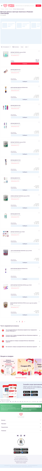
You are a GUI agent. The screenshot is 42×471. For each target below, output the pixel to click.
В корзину (25, 63)
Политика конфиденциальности (21, 458)
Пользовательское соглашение (21, 461)
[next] (24, 321)
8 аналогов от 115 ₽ (15, 72)
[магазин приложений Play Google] (34, 392)
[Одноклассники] (21, 435)
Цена (26, 46)
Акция (22, 46)
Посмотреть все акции (21, 377)
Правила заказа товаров (21, 462)
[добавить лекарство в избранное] (39, 51)
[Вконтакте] (17, 435)
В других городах (14, 79)
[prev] (17, 321)
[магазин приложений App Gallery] (26, 395)
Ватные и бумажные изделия (16, 53)
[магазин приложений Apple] (26, 392)
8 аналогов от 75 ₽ (15, 145)
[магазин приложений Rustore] (34, 395)
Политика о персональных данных (21, 459)
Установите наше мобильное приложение (21, 447)
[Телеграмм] (24, 435)
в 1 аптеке (12, 61)
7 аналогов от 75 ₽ (15, 55)
